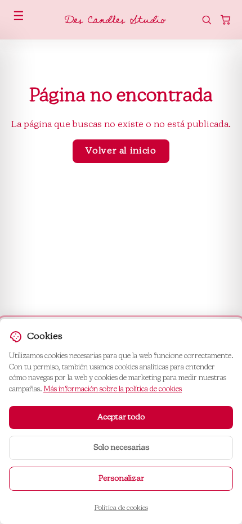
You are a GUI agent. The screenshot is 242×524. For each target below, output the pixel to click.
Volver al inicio (121, 151)
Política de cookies (121, 508)
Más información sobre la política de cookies (112, 389)
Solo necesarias (121, 447)
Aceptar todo (121, 417)
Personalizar (121, 478)
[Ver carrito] (225, 19)
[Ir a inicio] (115, 19)
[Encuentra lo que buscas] (206, 19)
